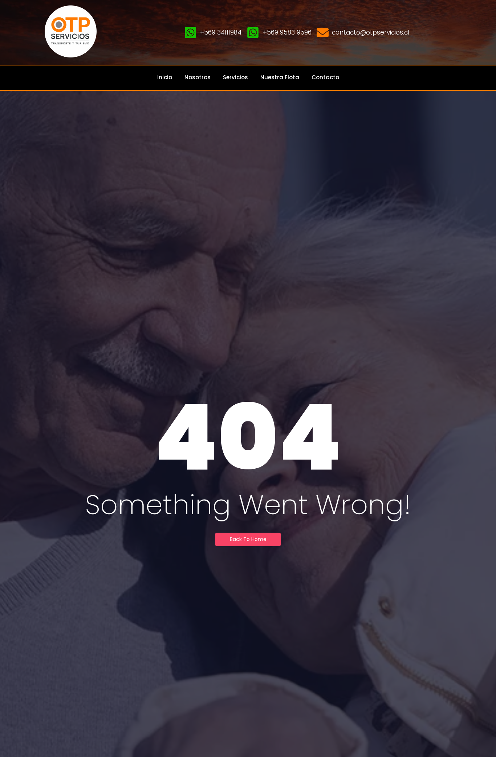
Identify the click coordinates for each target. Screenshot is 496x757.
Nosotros (197, 77)
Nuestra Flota (279, 77)
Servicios (235, 77)
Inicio (164, 77)
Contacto (325, 77)
